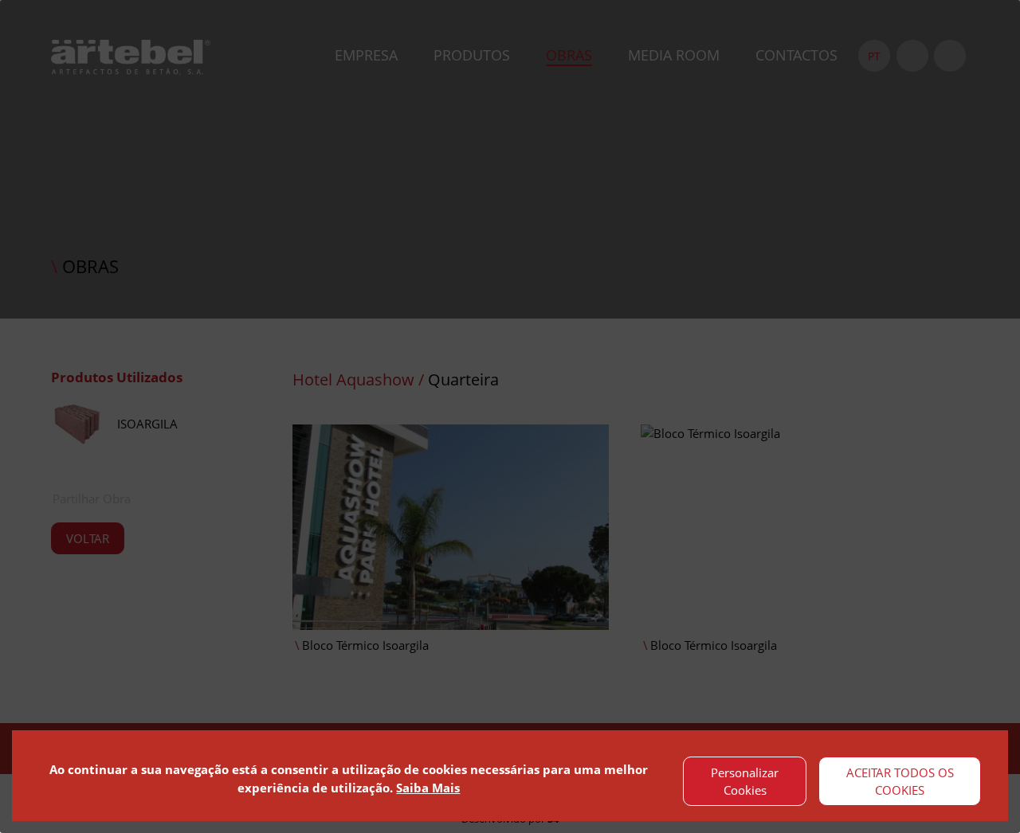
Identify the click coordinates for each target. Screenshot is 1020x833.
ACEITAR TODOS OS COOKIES (900, 782)
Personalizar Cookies (745, 782)
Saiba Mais (428, 788)
